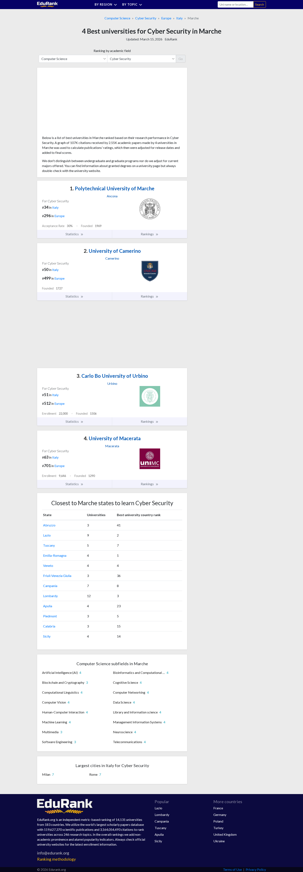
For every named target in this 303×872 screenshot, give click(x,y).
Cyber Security (145, 18)
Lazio (47, 535)
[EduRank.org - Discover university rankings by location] (47, 4)
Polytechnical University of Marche (112, 188)
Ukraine (219, 841)
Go (181, 59)
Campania (50, 586)
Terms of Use (232, 869)
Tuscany (49, 545)
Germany (219, 815)
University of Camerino (112, 251)
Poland (218, 821)
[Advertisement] (73, 103)
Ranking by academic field (112, 51)
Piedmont (50, 616)
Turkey (218, 828)
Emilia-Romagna (54, 555)
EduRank (171, 39)
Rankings (147, 234)
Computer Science (117, 18)
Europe (166, 18)
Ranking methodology (56, 859)
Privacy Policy (256, 869)
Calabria (49, 626)
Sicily (46, 636)
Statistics (72, 234)
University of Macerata (112, 438)
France (218, 808)
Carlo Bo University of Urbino (112, 376)
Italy (179, 18)
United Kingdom (225, 834)
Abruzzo (49, 525)
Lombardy (50, 596)
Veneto (48, 565)
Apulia (47, 606)
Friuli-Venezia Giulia (57, 576)
